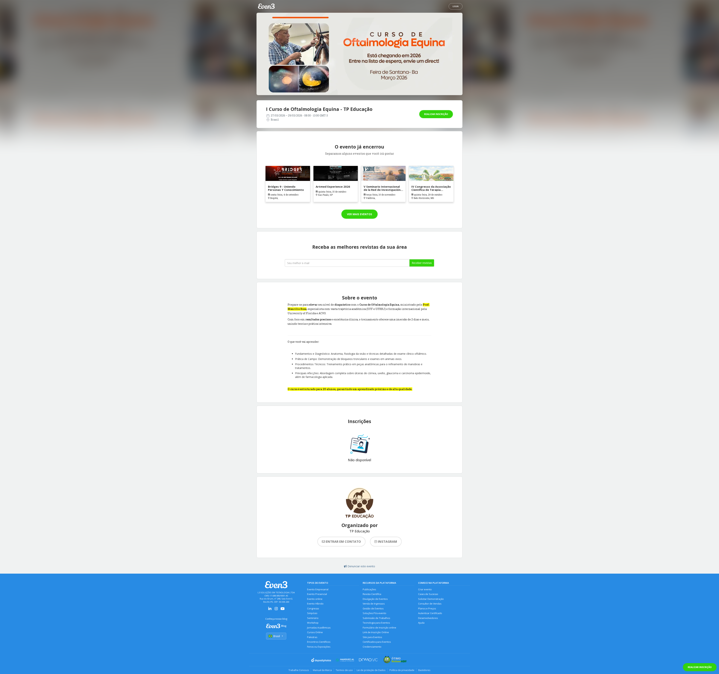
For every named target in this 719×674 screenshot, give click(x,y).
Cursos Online (315, 632)
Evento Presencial (317, 594)
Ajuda (421, 622)
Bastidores (424, 670)
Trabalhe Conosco (299, 670)
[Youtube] (282, 610)
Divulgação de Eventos (375, 599)
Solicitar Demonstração (431, 599)
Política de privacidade (401, 670)
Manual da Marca (322, 670)
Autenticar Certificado (430, 613)
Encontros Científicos (318, 641)
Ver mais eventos (359, 214)
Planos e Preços (427, 608)
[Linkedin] (270, 610)
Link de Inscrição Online (376, 632)
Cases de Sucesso (428, 594)
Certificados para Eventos (377, 641)
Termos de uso (344, 670)
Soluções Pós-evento (374, 613)
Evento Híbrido (315, 603)
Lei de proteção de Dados (371, 670)
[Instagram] (276, 610)
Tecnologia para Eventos (376, 622)
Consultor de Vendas (429, 603)
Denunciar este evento (361, 566)
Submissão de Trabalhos (376, 618)
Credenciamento (372, 646)
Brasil (276, 636)
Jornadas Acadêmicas (318, 627)
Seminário (312, 618)
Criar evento (425, 589)
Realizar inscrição (436, 114)
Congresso (313, 608)
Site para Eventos (372, 637)
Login (456, 6)
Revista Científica (372, 594)
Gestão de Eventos (373, 608)
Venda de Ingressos (374, 603)
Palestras (312, 637)
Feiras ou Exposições (318, 646)
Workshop (312, 622)
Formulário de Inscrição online (379, 627)
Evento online (314, 599)
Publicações (369, 589)
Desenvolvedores (428, 618)
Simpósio (312, 613)
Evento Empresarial (317, 589)
